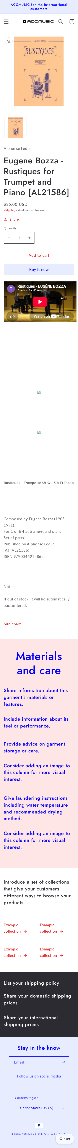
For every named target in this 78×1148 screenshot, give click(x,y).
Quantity (10, 228)
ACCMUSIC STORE (32, 1134)
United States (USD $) (36, 1108)
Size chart (12, 624)
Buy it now (39, 269)
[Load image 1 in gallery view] (15, 127)
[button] (6, 21)
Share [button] (14, 219)
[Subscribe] (63, 1062)
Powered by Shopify (55, 1134)
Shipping (9, 210)
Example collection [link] (12, 928)
